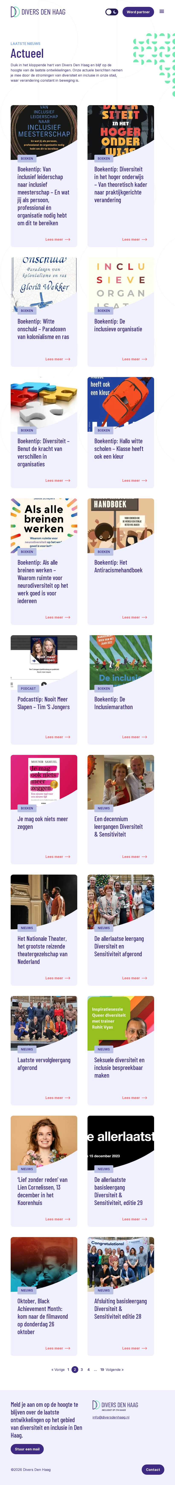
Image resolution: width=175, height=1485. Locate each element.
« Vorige (58, 1369)
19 (102, 1369)
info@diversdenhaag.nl (111, 1417)
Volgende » (115, 1369)
